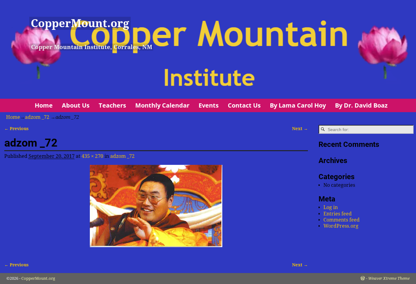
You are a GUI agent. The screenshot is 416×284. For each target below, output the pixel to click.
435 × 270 (92, 156)
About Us (76, 105)
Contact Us (244, 105)
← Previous (16, 128)
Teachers (112, 105)
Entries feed (337, 214)
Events (209, 105)
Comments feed (341, 220)
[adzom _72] (156, 209)
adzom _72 (37, 117)
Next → (300, 128)
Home (44, 105)
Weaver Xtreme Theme (389, 278)
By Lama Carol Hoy (298, 105)
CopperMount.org (80, 23)
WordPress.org (340, 226)
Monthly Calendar (162, 105)
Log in (330, 207)
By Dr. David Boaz (361, 105)
